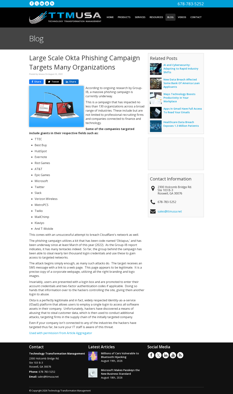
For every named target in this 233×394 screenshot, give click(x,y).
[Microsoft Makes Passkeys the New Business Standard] (92, 372)
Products (124, 17)
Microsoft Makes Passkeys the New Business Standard (120, 371)
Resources (156, 17)
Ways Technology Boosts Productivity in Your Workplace (179, 97)
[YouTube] (47, 3)
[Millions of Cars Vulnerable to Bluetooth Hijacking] (92, 356)
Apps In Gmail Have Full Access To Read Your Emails (182, 110)
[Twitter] (36, 3)
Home (110, 17)
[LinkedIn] (41, 3)
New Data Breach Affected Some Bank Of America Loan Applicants (181, 83)
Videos (182, 17)
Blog (170, 17)
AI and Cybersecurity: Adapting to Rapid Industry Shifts (180, 68)
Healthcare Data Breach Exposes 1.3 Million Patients (181, 123)
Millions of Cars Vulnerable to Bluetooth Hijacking (120, 355)
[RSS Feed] (52, 3)
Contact (196, 17)
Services (140, 17)
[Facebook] (31, 3)
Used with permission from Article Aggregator (60, 333)
